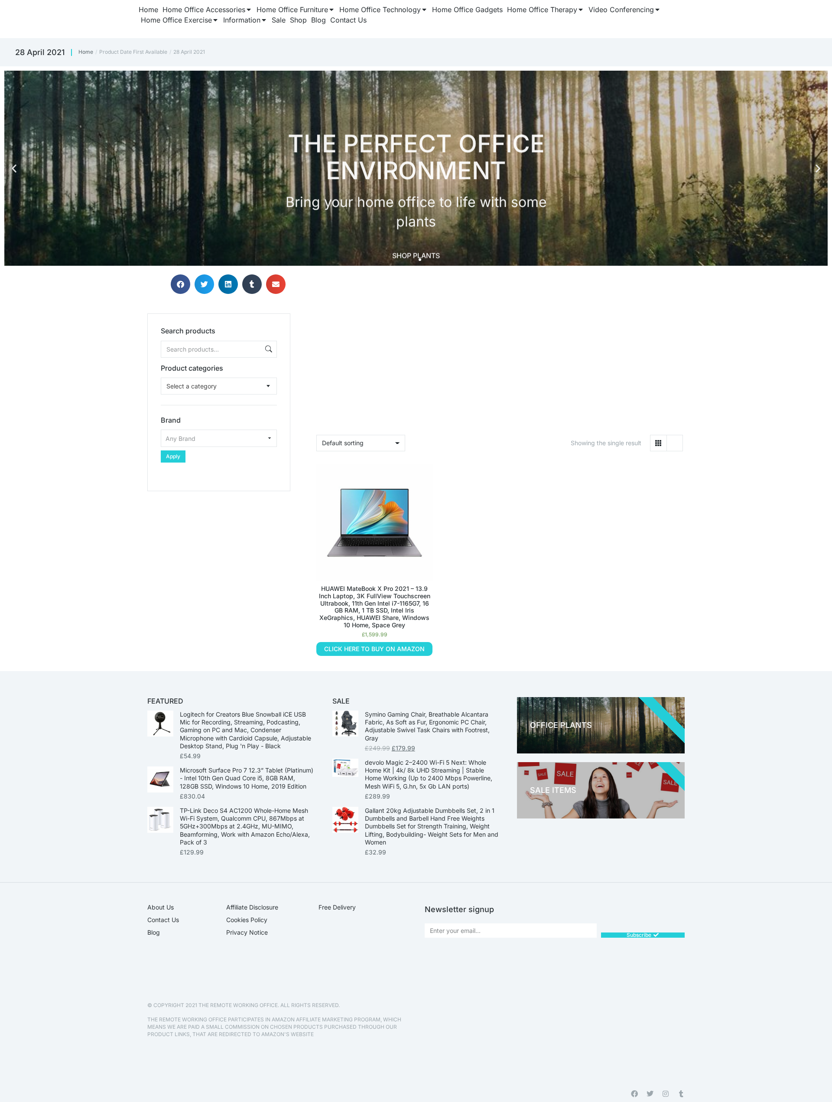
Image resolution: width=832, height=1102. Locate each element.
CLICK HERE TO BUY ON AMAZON (374, 648)
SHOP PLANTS (416, 247)
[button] (14, 168)
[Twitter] (650, 1093)
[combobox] (219, 386)
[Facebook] (634, 1093)
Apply (173, 456)
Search (267, 349)
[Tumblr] (681, 1093)
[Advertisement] (218, 545)
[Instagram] (665, 1093)
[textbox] (191, 386)
